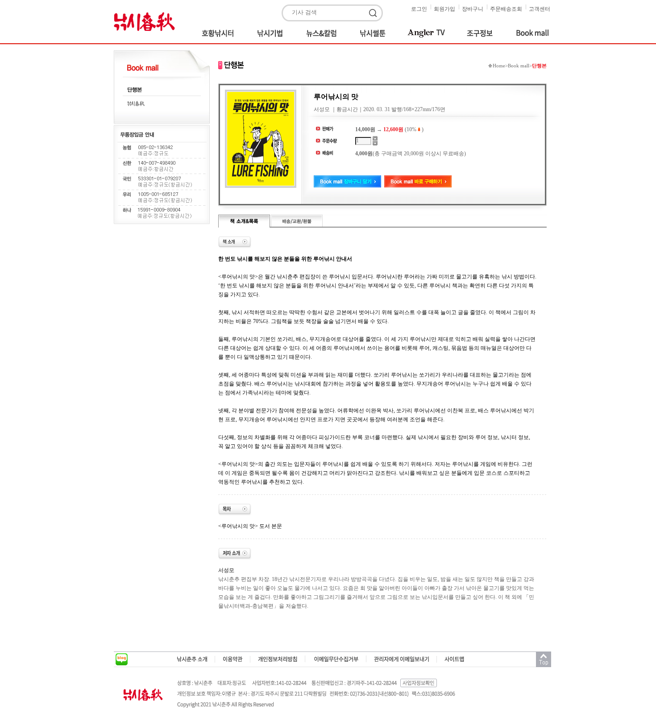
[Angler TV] (427, 33)
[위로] (543, 659)
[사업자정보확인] (419, 683)
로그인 (419, 9)
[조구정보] (481, 33)
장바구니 (472, 9)
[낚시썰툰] (374, 33)
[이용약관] (232, 659)
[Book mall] (527, 33)
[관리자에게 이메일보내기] (401, 659)
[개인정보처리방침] (277, 659)
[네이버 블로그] (122, 659)
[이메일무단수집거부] (335, 659)
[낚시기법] (271, 33)
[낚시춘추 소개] (192, 659)
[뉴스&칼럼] (323, 33)
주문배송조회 (506, 9)
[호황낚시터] (221, 33)
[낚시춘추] (147, 21)
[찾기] (374, 13)
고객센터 (539, 9)
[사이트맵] (454, 659)
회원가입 (444, 9)
